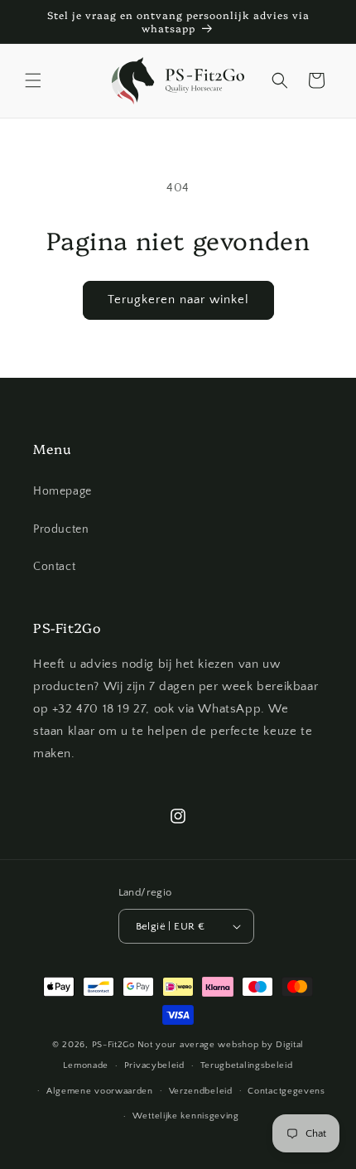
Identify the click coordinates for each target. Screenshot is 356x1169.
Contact (54, 566)
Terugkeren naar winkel (178, 299)
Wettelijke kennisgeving (185, 1116)
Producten (61, 529)
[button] (33, 80)
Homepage (62, 491)
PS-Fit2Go (113, 1045)
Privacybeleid (154, 1065)
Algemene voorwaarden (99, 1091)
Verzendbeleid (201, 1091)
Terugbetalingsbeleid (246, 1065)
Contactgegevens (286, 1091)
